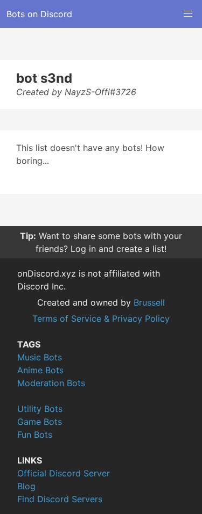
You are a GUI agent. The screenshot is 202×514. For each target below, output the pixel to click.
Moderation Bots (51, 383)
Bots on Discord (39, 14)
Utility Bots (39, 408)
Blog (26, 486)
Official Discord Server (63, 473)
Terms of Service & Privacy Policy (101, 318)
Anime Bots (40, 370)
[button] (188, 14)
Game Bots (39, 421)
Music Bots (39, 357)
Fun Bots (34, 434)
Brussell (149, 302)
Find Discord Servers (59, 499)
